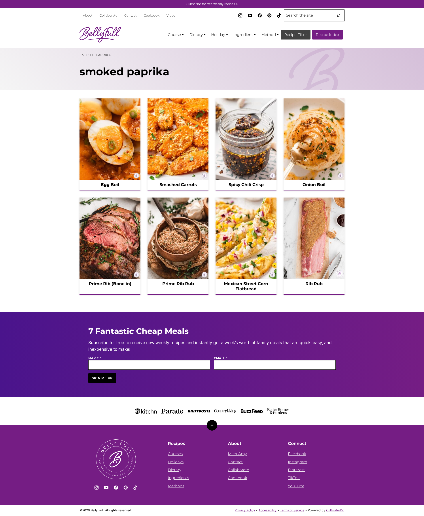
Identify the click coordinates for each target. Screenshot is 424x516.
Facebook (297, 454)
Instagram (297, 462)
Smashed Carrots (178, 184)
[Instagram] (240, 15)
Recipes (176, 443)
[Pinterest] (269, 15)
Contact (130, 15)
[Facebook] (260, 15)
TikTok (294, 478)
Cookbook (151, 15)
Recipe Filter (295, 34)
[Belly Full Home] (100, 35)
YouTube (296, 486)
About (88, 15)
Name (94, 358)
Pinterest (296, 470)
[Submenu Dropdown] (183, 34)
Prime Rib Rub (178, 283)
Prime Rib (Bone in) (110, 283)
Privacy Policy (245, 510)
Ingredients (178, 478)
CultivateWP (335, 510)
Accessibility (267, 510)
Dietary (174, 470)
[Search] (338, 15)
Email (220, 358)
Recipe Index (327, 34)
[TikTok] (279, 15)
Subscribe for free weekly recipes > (212, 4)
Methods (176, 486)
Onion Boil (314, 184)
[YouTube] (250, 15)
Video (171, 15)
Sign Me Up (102, 378)
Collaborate (108, 15)
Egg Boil (110, 184)
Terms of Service (292, 510)
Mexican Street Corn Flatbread (246, 286)
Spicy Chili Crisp (246, 184)
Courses (175, 454)
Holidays (176, 462)
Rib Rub (314, 283)
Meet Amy (237, 454)
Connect (297, 443)
